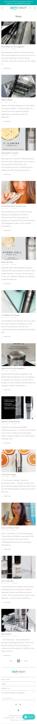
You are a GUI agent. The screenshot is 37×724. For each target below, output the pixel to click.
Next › (26, 661)
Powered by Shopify (9, 717)
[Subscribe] (35, 698)
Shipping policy (24, 720)
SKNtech (15, 715)
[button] (30, 7)
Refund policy (20, 717)
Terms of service (14, 720)
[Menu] (2, 7)
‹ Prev (10, 661)
